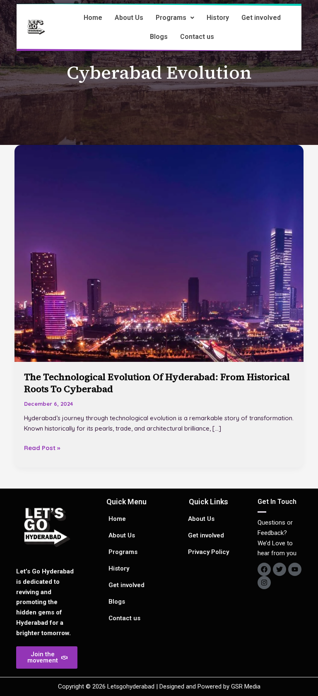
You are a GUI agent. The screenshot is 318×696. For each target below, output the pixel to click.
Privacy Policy (208, 552)
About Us (129, 18)
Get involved (261, 18)
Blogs (159, 37)
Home (93, 18)
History (218, 18)
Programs (171, 18)
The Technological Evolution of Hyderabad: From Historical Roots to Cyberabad (157, 383)
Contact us (197, 37)
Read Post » (42, 447)
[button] (174, 17)
